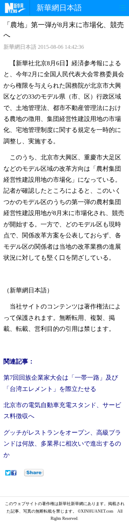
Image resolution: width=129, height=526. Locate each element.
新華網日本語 (59, 7)
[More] (34, 473)
